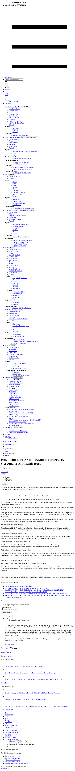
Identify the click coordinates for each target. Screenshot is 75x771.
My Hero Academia (18, 203)
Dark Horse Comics (15, 397)
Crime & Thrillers (14, 265)
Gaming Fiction (13, 256)
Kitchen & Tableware (19, 343)
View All (11, 125)
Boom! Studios (13, 402)
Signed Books (16, 302)
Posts (6, 452)
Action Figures (13, 110)
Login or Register (6, 612)
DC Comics (12, 392)
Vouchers (7, 100)
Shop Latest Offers (14, 109)
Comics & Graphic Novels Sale (22, 169)
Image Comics (13, 393)
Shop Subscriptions (15, 379)
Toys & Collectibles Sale (20, 135)
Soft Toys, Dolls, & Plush (16, 123)
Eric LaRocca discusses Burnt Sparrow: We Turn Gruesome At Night (26, 588)
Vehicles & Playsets (15, 121)
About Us (8, 734)
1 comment (4, 472)
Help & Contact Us (11, 725)
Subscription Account (15, 381)
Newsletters (8, 722)
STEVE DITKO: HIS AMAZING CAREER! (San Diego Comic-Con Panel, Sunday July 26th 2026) (36, 593)
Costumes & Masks (15, 219)
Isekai (14, 183)
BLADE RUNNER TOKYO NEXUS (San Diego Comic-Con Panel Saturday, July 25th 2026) (34, 590)
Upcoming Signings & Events (21, 173)
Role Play (12, 119)
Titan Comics (13, 395)
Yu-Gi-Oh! (15, 367)
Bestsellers (15, 372)
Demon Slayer (16, 199)
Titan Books (16, 297)
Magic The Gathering (19, 363)
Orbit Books (16, 295)
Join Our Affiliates (10, 737)
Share (3, 473)
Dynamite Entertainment (16, 400)
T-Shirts (11, 214)
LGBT (14, 185)
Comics (11, 141)
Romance (15, 191)
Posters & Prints (13, 313)
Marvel (14, 153)
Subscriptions (9, 377)
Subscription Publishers (16, 383)
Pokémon (15, 365)
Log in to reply (9, 644)
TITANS (15, 130)
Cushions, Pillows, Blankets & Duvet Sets (25, 342)
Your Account (9, 715)
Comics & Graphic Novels (13, 137)
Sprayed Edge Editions (19, 278)
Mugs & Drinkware (15, 315)
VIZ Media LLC (14, 404)
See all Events (9, 709)
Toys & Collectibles (11, 107)
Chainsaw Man (17, 201)
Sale (10, 429)
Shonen (14, 182)
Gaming (7, 345)
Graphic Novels (13, 143)
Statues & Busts (13, 114)
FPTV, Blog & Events (11, 102)
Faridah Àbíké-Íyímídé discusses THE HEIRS (19, 586)
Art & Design (13, 260)
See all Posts (4, 683)
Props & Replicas (14, 118)
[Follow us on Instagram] (13, 758)
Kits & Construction (15, 116)
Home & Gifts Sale (18, 336)
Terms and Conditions (11, 732)
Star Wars (15, 230)
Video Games (13, 258)
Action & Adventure (18, 192)
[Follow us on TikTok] (12, 756)
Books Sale (16, 304)
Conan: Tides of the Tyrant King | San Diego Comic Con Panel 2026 (26, 592)
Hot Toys (15, 132)
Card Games (12, 352)
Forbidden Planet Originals (20, 224)
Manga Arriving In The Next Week (23, 208)
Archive (7, 455)
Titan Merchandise (18, 226)
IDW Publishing (14, 399)
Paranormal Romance (15, 271)
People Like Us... (7, 441)
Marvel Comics (13, 390)
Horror (11, 264)
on (18, 431)
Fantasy (14, 196)
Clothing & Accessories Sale (21, 237)
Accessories (12, 217)
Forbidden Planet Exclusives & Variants (24, 151)
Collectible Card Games (16, 354)
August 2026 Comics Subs (20, 162)
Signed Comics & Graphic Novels (23, 167)
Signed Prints (16, 334)
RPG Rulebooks (14, 358)
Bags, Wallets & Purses (19, 244)
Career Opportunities (11, 739)
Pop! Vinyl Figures (18, 128)
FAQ (6, 716)
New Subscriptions (14, 385)
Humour (11, 262)
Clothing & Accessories (12, 210)
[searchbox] (14, 79)
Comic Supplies (13, 146)
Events (7, 450)
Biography (12, 267)
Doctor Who (16, 228)
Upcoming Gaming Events (20, 375)
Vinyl (10, 112)
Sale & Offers (9, 427)
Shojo (14, 189)
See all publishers (14, 406)
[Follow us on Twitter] (12, 761)
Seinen (14, 187)
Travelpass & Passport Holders (18, 319)
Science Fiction (17, 194)
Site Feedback (9, 727)
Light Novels (16, 205)
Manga (7, 174)
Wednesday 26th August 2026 (21, 158)
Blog (6, 718)
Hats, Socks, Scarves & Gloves (22, 240)
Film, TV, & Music (14, 255)
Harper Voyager (17, 294)
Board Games (13, 351)
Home (6, 713)
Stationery (12, 317)
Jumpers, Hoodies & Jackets (17, 216)
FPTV (7, 446)
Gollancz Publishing (18, 292)
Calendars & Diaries (18, 340)
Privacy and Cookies (11, 730)
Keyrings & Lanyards (19, 246)
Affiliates (5, 484)
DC (13, 155)
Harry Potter (16, 283)
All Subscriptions (14, 386)
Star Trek (15, 285)
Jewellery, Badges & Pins (20, 242)
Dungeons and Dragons (19, 368)
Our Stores (8, 103)
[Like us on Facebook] (12, 760)
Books (7, 247)
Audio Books (13, 272)
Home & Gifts (9, 310)
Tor (13, 299)
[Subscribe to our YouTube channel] (16, 763)
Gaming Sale (16, 374)
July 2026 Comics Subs (19, 164)
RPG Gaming (13, 356)
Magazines (12, 144)
